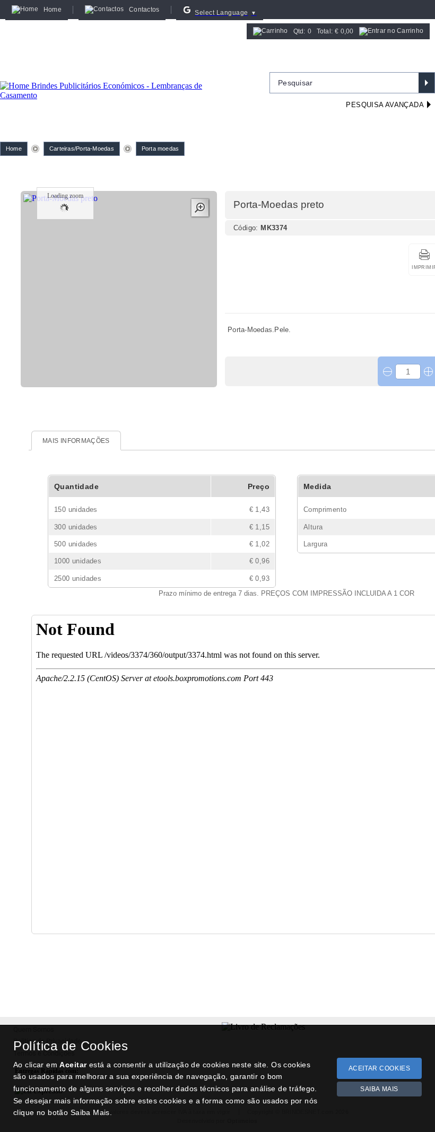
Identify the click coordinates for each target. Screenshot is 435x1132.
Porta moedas (160, 148)
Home (14, 148)
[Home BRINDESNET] (119, 77)
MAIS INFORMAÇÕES (76, 441)
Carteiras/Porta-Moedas (81, 148)
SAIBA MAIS (379, 1089)
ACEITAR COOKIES (380, 1068)
